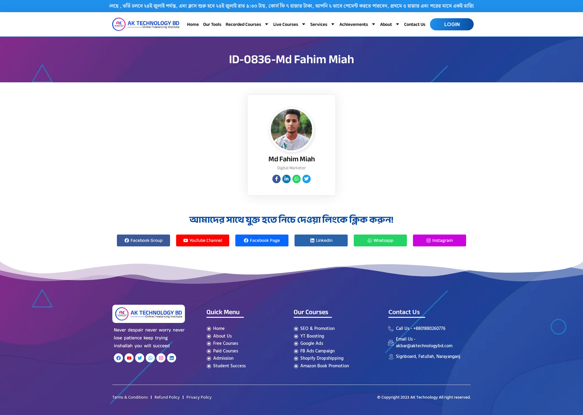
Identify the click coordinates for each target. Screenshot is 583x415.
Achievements (353, 24)
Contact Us (414, 24)
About (386, 24)
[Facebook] (118, 357)
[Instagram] (160, 357)
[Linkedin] (171, 357)
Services (318, 24)
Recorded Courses (243, 24)
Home (193, 24)
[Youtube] (129, 357)
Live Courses (285, 24)
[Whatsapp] (150, 357)
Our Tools (212, 24)
